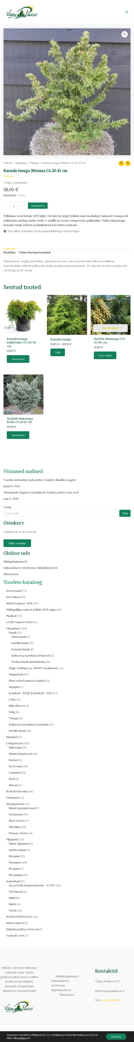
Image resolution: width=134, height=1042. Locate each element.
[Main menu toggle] (127, 12)
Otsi (125, 513)
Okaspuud (21, 163)
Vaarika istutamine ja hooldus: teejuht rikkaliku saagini (39, 480)
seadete (22, 1038)
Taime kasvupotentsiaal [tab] (34, 252)
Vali (57, 352)
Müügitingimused (15, 561)
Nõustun (116, 1036)
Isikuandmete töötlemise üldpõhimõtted (30, 567)
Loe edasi (105, 355)
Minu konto (11, 574)
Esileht (7, 163)
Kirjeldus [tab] (9, 252)
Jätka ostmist (17, 543)
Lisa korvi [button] (18, 359)
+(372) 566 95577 (111, 1000)
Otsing (7, 507)
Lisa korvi (37, 205)
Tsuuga (34, 163)
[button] (124, 34)
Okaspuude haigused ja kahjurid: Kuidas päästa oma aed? (41, 492)
